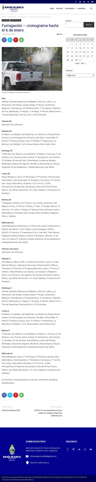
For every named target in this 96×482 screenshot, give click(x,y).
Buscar (68, 20)
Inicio (52, 8)
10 (80, 48)
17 (80, 52)
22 (72, 56)
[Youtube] (92, 2)
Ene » (83, 63)
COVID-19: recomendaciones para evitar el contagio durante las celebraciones (48, 413)
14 (68, 52)
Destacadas (12, 17)
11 (84, 48)
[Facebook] (76, 2)
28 (68, 60)
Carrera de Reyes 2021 (11, 410)
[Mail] (84, 2)
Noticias (59, 8)
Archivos (69, 70)
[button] (91, 8)
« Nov (77, 63)
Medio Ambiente (15, 20)
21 (68, 56)
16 (76, 52)
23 (76, 56)
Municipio (81, 8)
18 (84, 52)
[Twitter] (88, 2)
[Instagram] (80, 2)
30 (76, 60)
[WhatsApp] (21, 39)
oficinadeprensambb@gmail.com (43, 456)
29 (72, 60)
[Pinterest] (15, 39)
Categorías (69, 8)
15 (72, 52)
